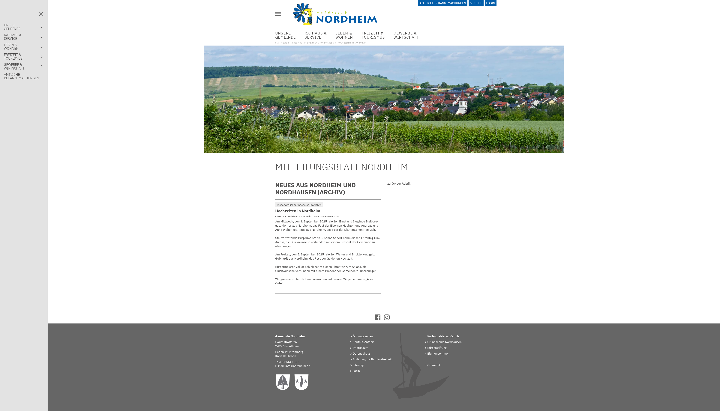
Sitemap (358, 365)
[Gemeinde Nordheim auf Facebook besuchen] (379, 319)
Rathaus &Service (316, 35)
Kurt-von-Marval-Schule (443, 336)
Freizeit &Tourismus (373, 35)
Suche (477, 3)
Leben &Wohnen (344, 35)
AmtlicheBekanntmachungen (21, 76)
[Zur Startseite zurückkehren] (335, 5)
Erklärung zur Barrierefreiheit (372, 359)
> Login (355, 371)
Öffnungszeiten (363, 336)
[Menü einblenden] (278, 14)
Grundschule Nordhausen (444, 342)
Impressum (360, 348)
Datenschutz (361, 353)
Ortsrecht (433, 365)
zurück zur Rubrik (398, 183)
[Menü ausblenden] (41, 14)
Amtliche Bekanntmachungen (443, 3)
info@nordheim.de (297, 366)
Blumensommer (438, 353)
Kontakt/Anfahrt (363, 342)
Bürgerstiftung (437, 348)
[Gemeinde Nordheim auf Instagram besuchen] (388, 319)
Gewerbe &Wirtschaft (406, 35)
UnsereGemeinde (285, 35)
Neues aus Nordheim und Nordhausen (312, 42)
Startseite (281, 42)
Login (490, 3)
